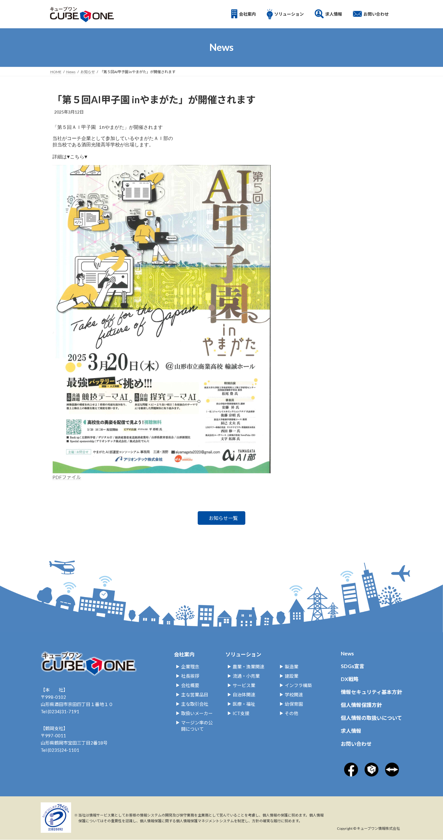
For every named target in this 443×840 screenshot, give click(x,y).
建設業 (291, 676)
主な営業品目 (194, 694)
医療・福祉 (244, 704)
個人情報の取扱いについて (371, 718)
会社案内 (184, 654)
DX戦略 (350, 679)
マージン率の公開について (197, 726)
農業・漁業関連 (248, 666)
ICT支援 (241, 713)
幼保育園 (294, 704)
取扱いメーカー (197, 713)
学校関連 (294, 694)
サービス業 (244, 685)
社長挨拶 (190, 676)
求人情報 (351, 731)
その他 (291, 713)
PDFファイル (66, 477)
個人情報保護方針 (361, 705)
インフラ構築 (298, 685)
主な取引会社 (194, 704)
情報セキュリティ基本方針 (371, 692)
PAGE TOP (419, 791)
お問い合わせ (356, 744)
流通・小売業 (246, 676)
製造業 (291, 666)
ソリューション (243, 654)
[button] (221, 518)
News (347, 653)
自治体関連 (244, 694)
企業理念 (190, 666)
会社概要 (190, 685)
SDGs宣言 (352, 666)
